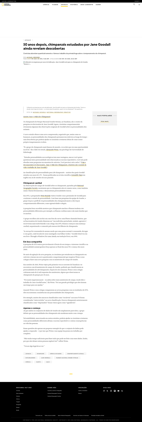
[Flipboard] (115, 391)
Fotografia (18, 404)
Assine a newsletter (9, 1)
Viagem (18, 401)
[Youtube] (118, 391)
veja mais (104, 121)
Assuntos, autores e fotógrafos (54, 390)
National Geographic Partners (54, 393)
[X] (107, 391)
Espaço (17, 407)
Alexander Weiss (52, 150)
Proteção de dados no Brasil (97, 415)
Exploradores (30, 357)
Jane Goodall (45, 357)
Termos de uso (39, 415)
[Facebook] (104, 391)
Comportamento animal (75, 353)
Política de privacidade (50, 415)
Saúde (17, 410)
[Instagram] (111, 391)
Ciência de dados (56, 353)
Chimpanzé (40, 353)
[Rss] (122, 391)
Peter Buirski (45, 196)
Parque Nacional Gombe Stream (67, 357)
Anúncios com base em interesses (81, 415)
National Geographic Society (54, 396)
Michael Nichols (39, 112)
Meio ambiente (19, 393)
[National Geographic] (3, 4)
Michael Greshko (33, 57)
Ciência (28, 361)
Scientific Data (76, 175)
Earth (38, 361)
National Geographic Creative (59, 112)
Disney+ (137, 1)
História (18, 396)
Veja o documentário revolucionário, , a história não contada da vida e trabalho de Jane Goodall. (54, 165)
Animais (28, 40)
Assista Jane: (36, 117)
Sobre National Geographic (64, 415)
